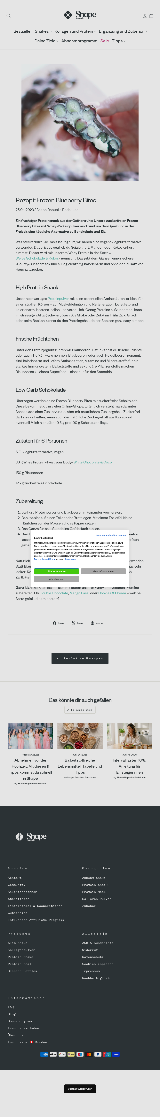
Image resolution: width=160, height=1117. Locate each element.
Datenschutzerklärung (44, 559)
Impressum (70, 559)
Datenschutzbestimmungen (111, 535)
